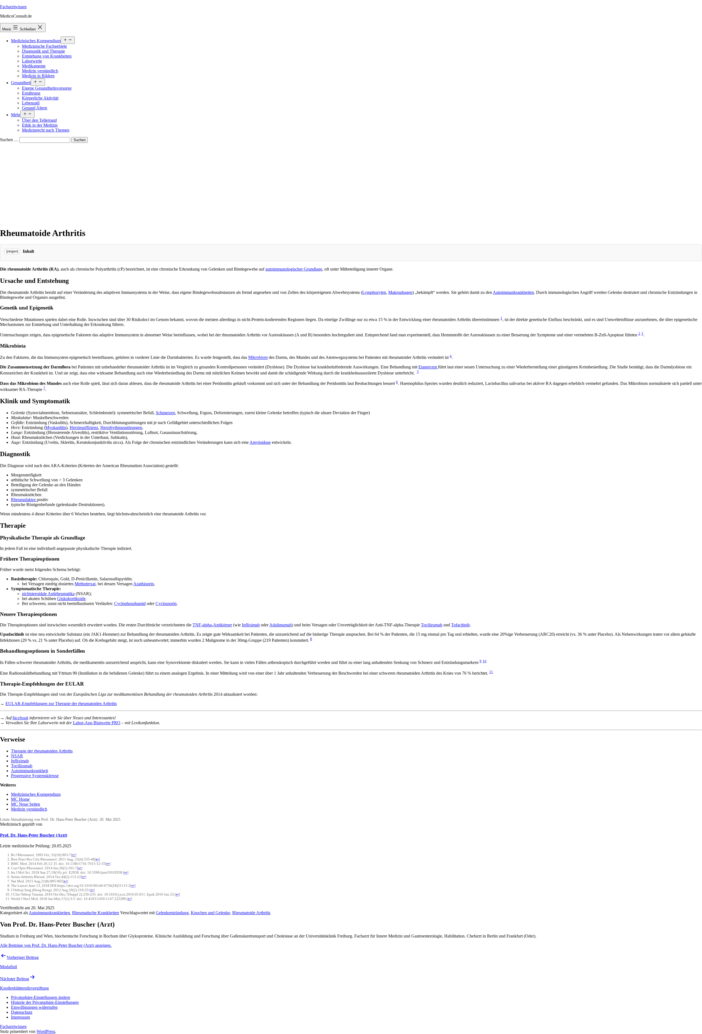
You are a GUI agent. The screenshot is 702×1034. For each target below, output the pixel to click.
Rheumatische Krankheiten (95, 912)
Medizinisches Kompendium (36, 40)
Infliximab (251, 625)
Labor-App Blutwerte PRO (96, 722)
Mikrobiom (258, 357)
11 (491, 672)
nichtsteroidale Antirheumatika (48, 593)
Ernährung (31, 93)
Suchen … (9, 139)
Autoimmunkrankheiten (513, 292)
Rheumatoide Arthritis (251, 912)
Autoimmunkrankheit (29, 770)
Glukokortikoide (71, 598)
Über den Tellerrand (39, 120)
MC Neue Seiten (25, 804)
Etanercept (428, 367)
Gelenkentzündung (172, 912)
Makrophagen (400, 292)
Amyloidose (260, 442)
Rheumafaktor (24, 499)
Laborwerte (32, 61)
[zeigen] (12, 251)
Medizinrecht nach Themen (45, 130)
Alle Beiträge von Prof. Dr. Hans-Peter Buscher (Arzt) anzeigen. (56, 945)
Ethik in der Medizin (40, 125)
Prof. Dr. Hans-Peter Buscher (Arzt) (33, 835)
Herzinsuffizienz (84, 427)
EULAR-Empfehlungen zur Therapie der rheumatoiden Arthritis (61, 703)
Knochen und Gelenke (210, 912)
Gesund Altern (34, 108)
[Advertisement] (351, 184)
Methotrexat (85, 583)
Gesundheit (21, 82)
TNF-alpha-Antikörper (212, 625)
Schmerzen (165, 412)
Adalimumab (280, 625)
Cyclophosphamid (130, 603)
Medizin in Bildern (38, 75)
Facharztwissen (13, 6)
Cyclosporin (166, 603)
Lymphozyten (374, 292)
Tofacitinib (460, 625)
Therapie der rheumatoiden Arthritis (42, 751)
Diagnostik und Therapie (43, 51)
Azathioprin (143, 583)
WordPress (45, 1031)
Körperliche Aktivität (40, 98)
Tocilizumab (431, 625)
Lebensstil (30, 103)
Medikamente (34, 66)
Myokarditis (55, 427)
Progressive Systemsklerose (35, 775)
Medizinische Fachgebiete (44, 46)
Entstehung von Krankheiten (47, 56)
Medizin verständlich (40, 71)
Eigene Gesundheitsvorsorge (47, 88)
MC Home (20, 799)
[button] (40, 997)
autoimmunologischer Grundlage (293, 269)
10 (484, 661)
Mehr (15, 114)
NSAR (17, 756)
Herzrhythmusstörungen (121, 427)
